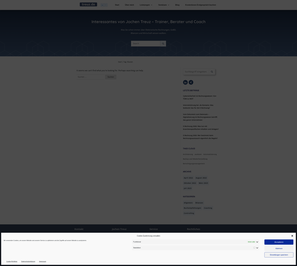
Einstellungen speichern (279, 255)
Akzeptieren (278, 242)
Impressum (42, 261)
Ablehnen (278, 248)
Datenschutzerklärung (28, 261)
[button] (292, 236)
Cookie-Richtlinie (11, 261)
